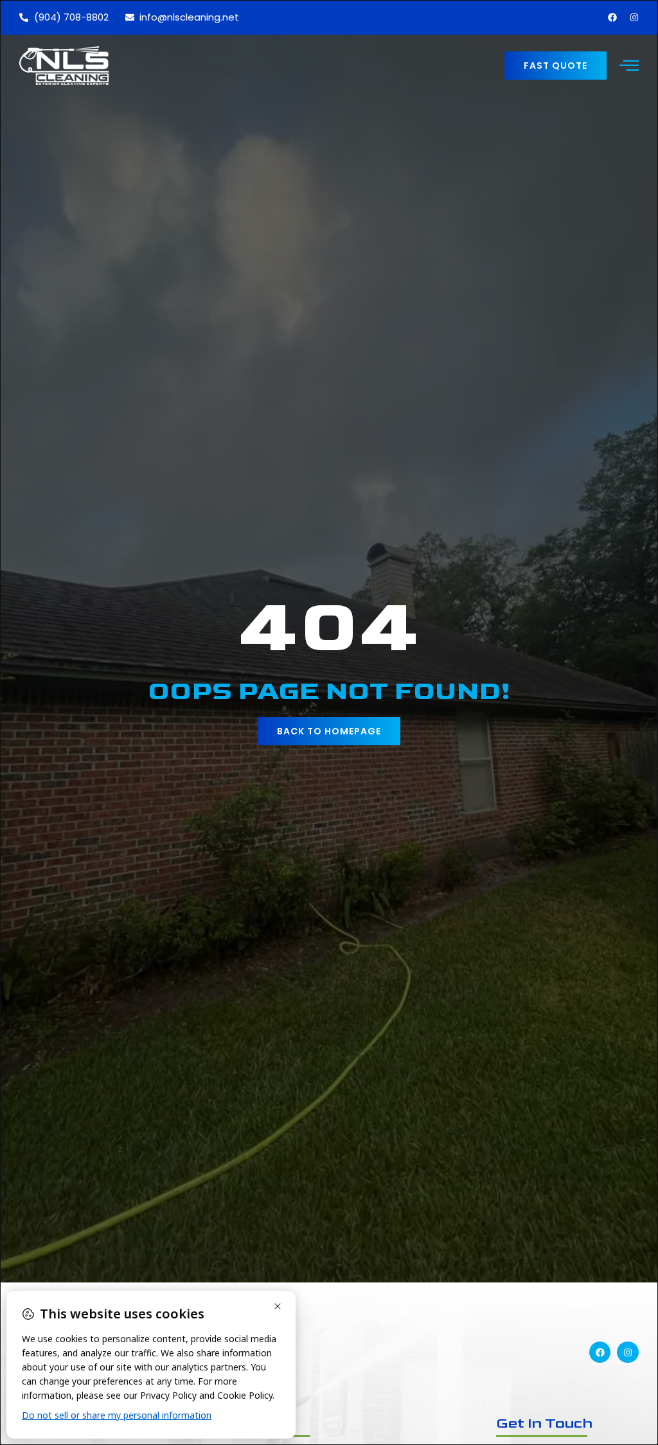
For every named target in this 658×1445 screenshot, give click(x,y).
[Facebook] (612, 17)
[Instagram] (634, 17)
